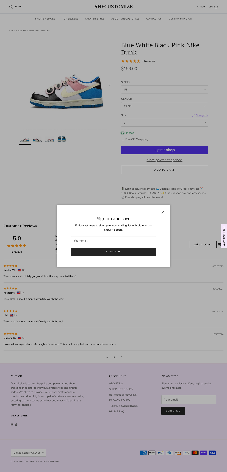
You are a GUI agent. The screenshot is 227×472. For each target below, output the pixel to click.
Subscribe (113, 251)
